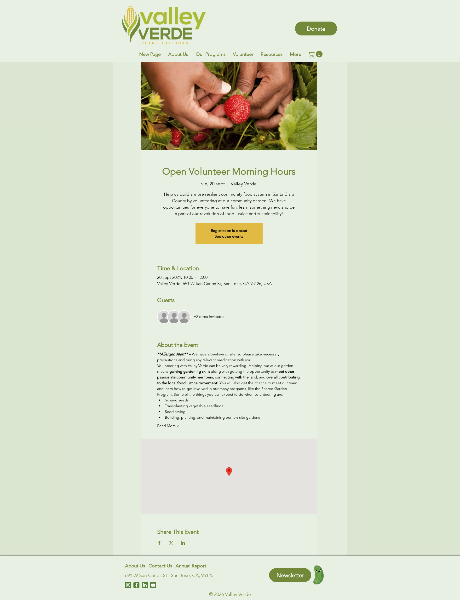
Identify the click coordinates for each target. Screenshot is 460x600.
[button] (178, 54)
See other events (229, 236)
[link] (316, 54)
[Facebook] (136, 585)
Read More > (168, 425)
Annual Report (191, 566)
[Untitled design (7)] (153, 585)
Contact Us (160, 566)
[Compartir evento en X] (171, 543)
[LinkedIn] (145, 585)
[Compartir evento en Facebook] (159, 543)
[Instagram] (128, 585)
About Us (135, 566)
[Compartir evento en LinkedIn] (183, 543)
